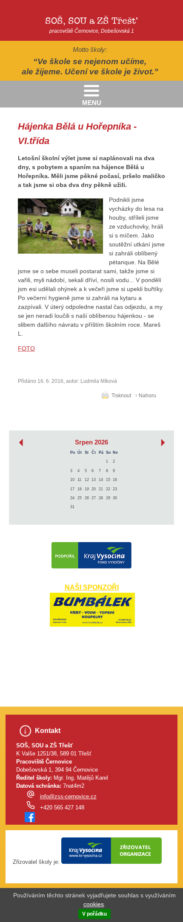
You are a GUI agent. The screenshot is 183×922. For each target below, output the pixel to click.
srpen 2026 (91, 442)
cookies (93, 904)
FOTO (26, 348)
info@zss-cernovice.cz (68, 797)
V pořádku (94, 914)
